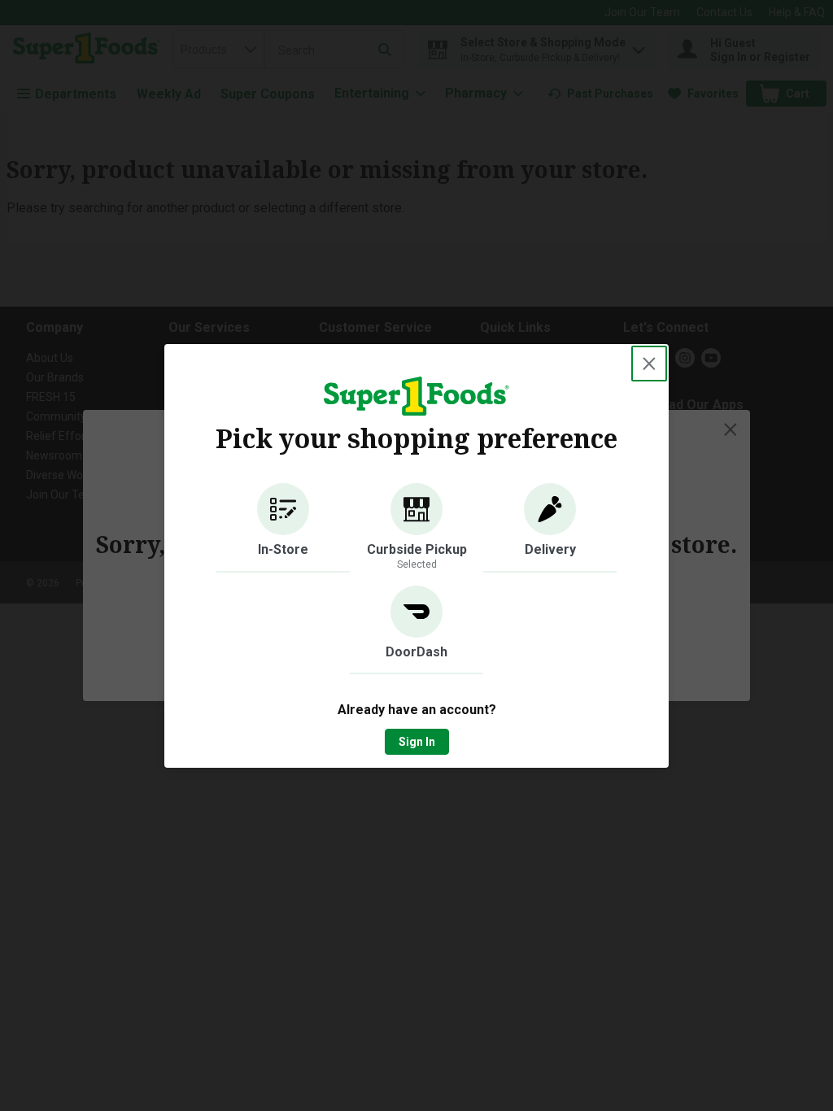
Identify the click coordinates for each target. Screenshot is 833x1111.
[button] (283, 528)
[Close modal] (649, 363)
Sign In (417, 741)
